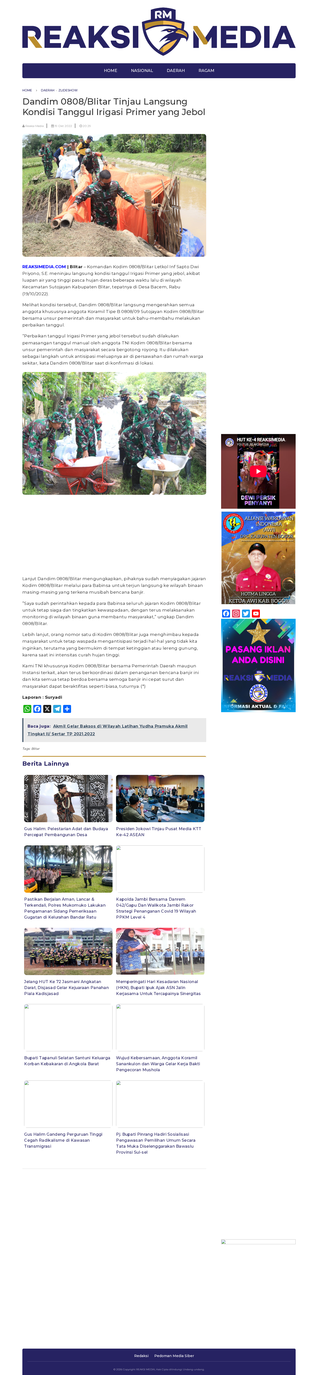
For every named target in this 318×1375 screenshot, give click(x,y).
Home (110, 70)
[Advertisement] (114, 536)
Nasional (142, 70)
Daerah (176, 70)
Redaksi (141, 1356)
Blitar (35, 748)
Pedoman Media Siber (174, 1356)
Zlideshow (68, 90)
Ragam (206, 70)
